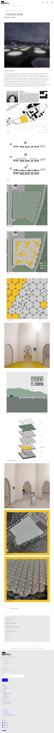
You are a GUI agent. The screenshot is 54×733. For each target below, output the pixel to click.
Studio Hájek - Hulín (11, 631)
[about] (7, 653)
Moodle (5, 691)
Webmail (5, 688)
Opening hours (6, 703)
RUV (4, 700)
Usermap (5, 695)
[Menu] (52, 2)
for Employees (6, 713)
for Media (5, 711)
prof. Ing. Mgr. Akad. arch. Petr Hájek (36, 648)
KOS (4, 690)
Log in (4, 680)
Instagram (5, 723)
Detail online (6, 698)
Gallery (8, 5)
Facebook (5, 722)
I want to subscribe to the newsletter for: (14, 679)
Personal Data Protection (9, 715)
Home (4, 5)
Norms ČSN (5, 696)
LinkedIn (5, 727)
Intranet (5, 686)
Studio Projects (14, 5)
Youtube (5, 725)
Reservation (6, 701)
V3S (4, 704)
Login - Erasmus (7, 693)
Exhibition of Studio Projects (14, 10)
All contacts (6, 663)
